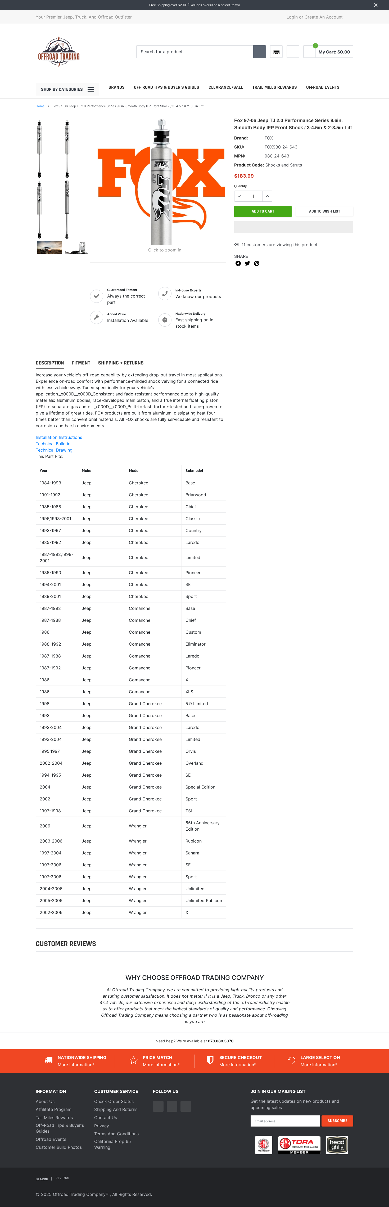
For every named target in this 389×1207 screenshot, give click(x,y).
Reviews (62, 1178)
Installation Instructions (59, 437)
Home (40, 106)
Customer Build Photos (59, 1147)
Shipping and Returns (115, 1109)
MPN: (239, 156)
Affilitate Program (53, 1109)
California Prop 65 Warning (112, 1144)
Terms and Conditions (116, 1133)
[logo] (59, 52)
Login (292, 17)
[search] (259, 51)
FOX (269, 138)
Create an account (324, 17)
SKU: (239, 147)
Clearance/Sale (226, 87)
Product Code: (249, 165)
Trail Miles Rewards (274, 87)
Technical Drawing (54, 450)
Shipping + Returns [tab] (121, 363)
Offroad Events (323, 87)
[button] (293, 227)
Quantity (240, 186)
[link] (293, 51)
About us (45, 1101)
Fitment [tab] (81, 363)
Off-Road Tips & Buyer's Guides (166, 87)
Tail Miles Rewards (54, 1117)
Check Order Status (114, 1101)
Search (42, 1179)
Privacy (101, 1125)
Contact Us (105, 1117)
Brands (116, 87)
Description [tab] (50, 363)
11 (243, 244)
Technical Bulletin (53, 443)
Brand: (241, 138)
